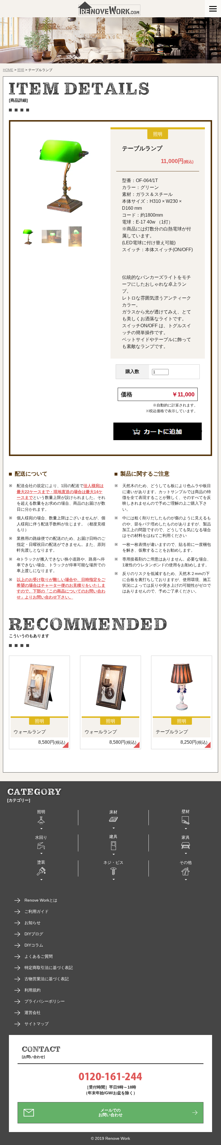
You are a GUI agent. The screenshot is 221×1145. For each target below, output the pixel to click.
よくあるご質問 (38, 956)
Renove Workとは (40, 900)
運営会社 (32, 1012)
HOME (8, 70)
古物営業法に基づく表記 (46, 979)
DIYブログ (33, 934)
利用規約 (32, 990)
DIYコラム (33, 945)
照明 (20, 70)
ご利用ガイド (36, 911)
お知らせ (32, 923)
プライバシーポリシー (44, 1001)
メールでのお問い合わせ (110, 1112)
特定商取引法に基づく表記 (48, 968)
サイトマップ (36, 1024)
